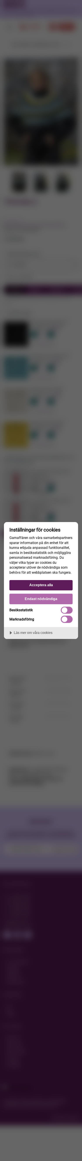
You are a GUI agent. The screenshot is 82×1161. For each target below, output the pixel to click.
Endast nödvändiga (41, 599)
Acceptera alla (41, 585)
